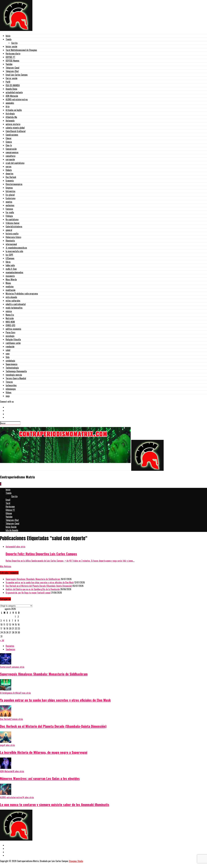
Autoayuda (10, 120)
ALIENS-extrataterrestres (17, 99)
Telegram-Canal (12, 67)
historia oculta (12, 233)
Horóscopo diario (13, 53)
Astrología (10, 113)
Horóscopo (10, 506)
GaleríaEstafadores (14, 226)
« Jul (2, 640)
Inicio (8, 35)
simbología (10, 360)
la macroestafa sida (14, 251)
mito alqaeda (11, 297)
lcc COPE (9, 254)
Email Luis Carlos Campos (17, 74)
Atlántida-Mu (11, 117)
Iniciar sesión (11, 46)
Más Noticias (5, 566)
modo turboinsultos (14, 307)
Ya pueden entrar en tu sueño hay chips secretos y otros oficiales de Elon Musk (40, 582)
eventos (9, 201)
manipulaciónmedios (14, 272)
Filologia (9, 216)
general (9, 230)
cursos (8, 166)
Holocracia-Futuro (13, 237)
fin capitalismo (12, 219)
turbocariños (11, 385)
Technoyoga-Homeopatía (16, 371)
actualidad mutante (14, 92)
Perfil (8, 81)
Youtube (9, 64)
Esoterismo (10, 198)
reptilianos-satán (13, 343)
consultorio (10, 156)
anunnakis (10, 103)
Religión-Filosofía (13, 339)
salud (8, 350)
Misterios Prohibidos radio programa (22, 293)
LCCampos (10, 258)
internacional (11, 244)
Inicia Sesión (11, 527)
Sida (7, 357)
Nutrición (10, 318)
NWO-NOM (10, 321)
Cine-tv (9, 145)
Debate (9, 170)
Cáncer (9, 138)
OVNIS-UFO (10, 325)
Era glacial (10, 194)
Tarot (8, 503)
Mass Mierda (11, 279)
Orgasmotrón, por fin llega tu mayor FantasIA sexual (28, 592)
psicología (10, 336)
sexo (7, 353)
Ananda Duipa (11, 89)
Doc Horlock (11, 177)
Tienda (8, 39)
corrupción (10, 159)
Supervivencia (11, 364)
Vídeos (8, 392)
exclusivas (10, 205)
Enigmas (9, 187)
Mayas (8, 283)
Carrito (14, 43)
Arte (7, 106)
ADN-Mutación (12, 96)
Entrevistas (10, 191)
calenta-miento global (15, 127)
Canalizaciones (12, 134)
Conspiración (11, 149)
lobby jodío (10, 265)
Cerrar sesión (11, 78)
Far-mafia (10, 212)
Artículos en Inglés (14, 110)
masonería (10, 276)
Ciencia (9, 141)
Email (8, 499)
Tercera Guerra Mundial (16, 378)
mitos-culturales (13, 300)
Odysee (9, 513)
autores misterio (13, 124)
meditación (10, 290)
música (9, 311)
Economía (10, 180)
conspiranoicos (12, 152)
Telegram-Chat (12, 71)
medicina (10, 286)
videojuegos (11, 389)
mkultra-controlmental (16, 304)
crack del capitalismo (15, 163)
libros (8, 261)
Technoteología (12, 367)
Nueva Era (10, 314)
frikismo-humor (13, 223)
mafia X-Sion (11, 269)
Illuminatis (10, 240)
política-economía (13, 329)
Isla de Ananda (12, 530)
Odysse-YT (10, 510)
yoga (8, 396)
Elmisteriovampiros (14, 184)
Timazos (9, 382)
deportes (9, 173)
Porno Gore (10, 332)
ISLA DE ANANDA (13, 85)
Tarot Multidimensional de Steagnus (21, 50)
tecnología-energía (14, 374)
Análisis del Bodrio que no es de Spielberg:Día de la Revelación (33, 589)
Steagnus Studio (76, 861)
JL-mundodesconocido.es (16, 247)
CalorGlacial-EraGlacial (15, 131)
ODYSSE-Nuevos (12, 60)
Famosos (9, 209)
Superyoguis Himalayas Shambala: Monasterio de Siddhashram (33, 579)
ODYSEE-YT (10, 57)
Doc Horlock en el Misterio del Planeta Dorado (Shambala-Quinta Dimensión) (39, 586)
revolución (10, 346)
